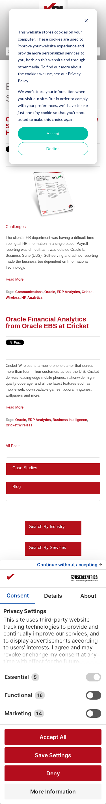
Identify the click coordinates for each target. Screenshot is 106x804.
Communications (29, 292)
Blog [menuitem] (16, 486)
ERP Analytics (68, 292)
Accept (53, 133)
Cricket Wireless (19, 425)
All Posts (13, 445)
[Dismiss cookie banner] (86, 21)
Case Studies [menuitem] (24, 467)
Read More (14, 279)
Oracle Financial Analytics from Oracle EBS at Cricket (47, 322)
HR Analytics (32, 297)
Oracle (49, 292)
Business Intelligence (70, 420)
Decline (53, 148)
